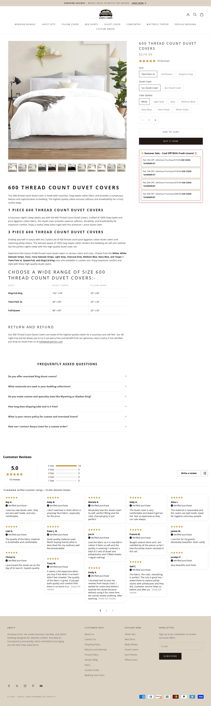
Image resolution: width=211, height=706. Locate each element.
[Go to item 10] (101, 167)
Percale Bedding (185, 24)
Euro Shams (131, 654)
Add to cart (171, 131)
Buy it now (170, 141)
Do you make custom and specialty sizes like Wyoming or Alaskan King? (49, 396)
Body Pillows (131, 644)
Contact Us (90, 639)
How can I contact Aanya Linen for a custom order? (38, 426)
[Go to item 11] (111, 167)
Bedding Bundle (25, 24)
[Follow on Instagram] (25, 685)
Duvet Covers (131, 649)
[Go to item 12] (121, 167)
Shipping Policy (92, 644)
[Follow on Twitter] (17, 685)
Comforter (134, 24)
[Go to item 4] (42, 167)
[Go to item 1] (12, 167)
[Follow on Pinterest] (33, 685)
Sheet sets (130, 634)
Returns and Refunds (96, 649)
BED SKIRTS (91, 24)
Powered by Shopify (44, 696)
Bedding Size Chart (94, 675)
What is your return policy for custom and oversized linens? (43, 416)
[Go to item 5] (52, 167)
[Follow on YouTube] (41, 685)
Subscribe (170, 656)
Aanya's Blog (91, 659)
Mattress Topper (157, 24)
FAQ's (87, 664)
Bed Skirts (130, 639)
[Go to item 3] (32, 167)
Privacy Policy (91, 654)
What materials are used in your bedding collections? (39, 386)
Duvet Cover (112, 24)
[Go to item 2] (22, 167)
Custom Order (105, 29)
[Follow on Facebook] (9, 685)
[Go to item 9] (91, 167)
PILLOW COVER (70, 24)
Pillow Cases (131, 659)
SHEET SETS (49, 24)
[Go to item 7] (72, 167)
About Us (89, 634)
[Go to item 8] (81, 167)
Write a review (189, 473)
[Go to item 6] (62, 167)
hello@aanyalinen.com (51, 341)
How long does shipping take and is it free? (33, 406)
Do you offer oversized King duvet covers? (32, 376)
